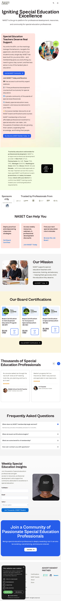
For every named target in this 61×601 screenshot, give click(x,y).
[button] (53, 3)
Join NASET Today (30, 245)
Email (4, 495)
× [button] (23, 567)
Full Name (5, 488)
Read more (14, 575)
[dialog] (13, 582)
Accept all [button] (8, 592)
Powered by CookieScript (13, 597)
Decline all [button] (18, 592)
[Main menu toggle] (57, 3)
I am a (4, 502)
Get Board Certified (7, 241)
